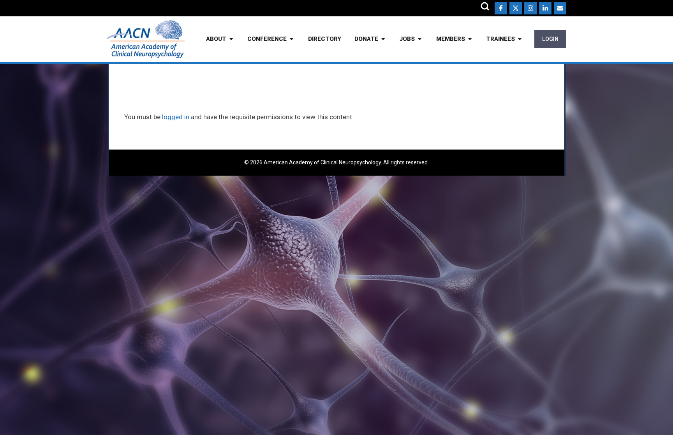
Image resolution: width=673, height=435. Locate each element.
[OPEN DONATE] (383, 39)
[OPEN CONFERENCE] (291, 39)
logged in (175, 117)
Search (485, 6)
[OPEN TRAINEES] (520, 39)
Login (550, 39)
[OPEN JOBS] (420, 39)
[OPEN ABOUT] (231, 39)
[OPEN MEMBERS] (470, 39)
